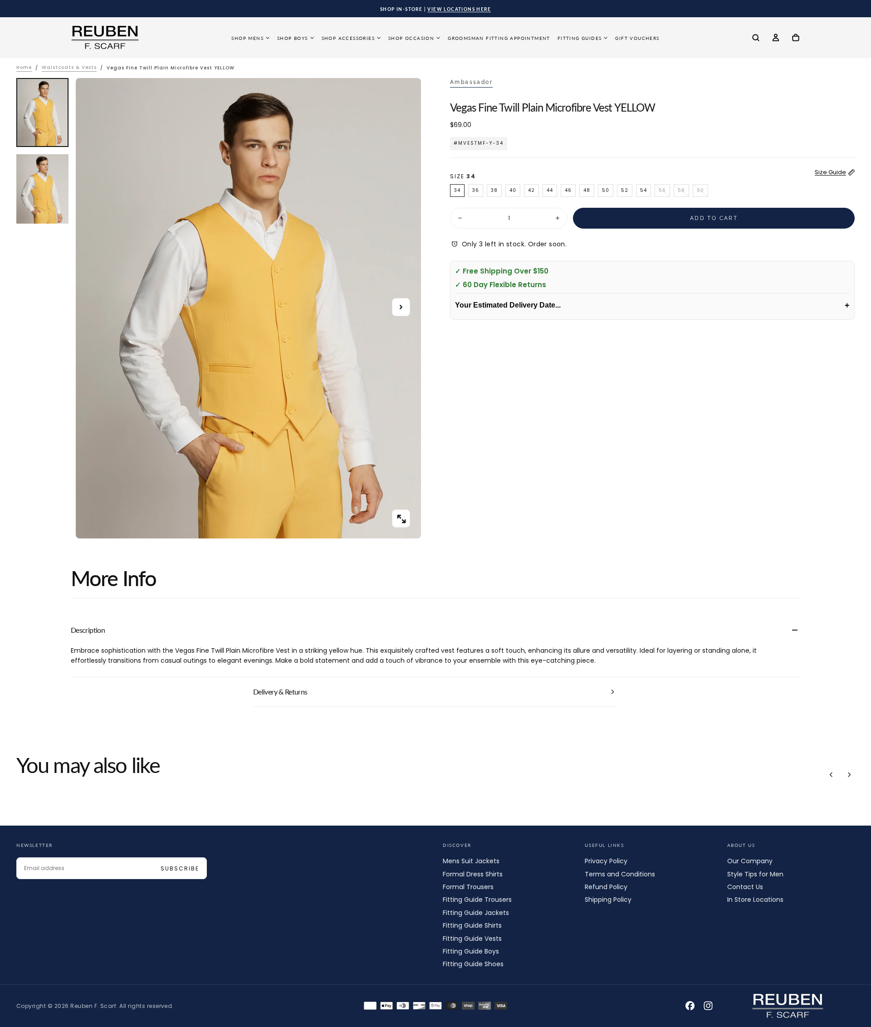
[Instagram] (708, 1005)
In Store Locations (755, 899)
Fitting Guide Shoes (473, 963)
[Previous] (831, 774)
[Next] (849, 774)
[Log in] (775, 38)
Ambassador (471, 82)
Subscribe (180, 868)
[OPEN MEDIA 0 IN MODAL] (401, 519)
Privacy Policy (606, 861)
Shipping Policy (608, 899)
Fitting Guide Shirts (472, 925)
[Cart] (795, 38)
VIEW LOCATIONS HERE (459, 9)
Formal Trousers (468, 886)
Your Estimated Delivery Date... (652, 305)
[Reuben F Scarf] (788, 1006)
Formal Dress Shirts (473, 874)
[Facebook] (690, 1005)
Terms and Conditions (620, 874)
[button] (755, 38)
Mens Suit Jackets (471, 861)
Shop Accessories (348, 38)
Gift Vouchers (637, 38)
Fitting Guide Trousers (477, 899)
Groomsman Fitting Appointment (499, 38)
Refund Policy (606, 886)
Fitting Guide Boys (471, 951)
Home (24, 67)
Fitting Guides (580, 38)
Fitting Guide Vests (472, 938)
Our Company (750, 861)
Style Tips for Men (755, 874)
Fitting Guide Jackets (476, 912)
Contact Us (745, 886)
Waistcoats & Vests (69, 67)
